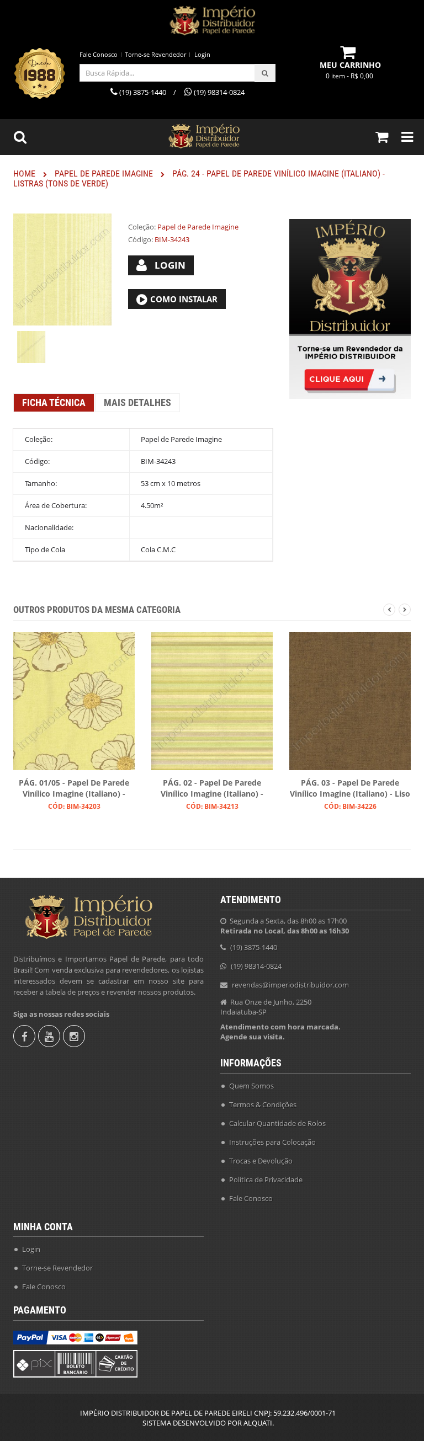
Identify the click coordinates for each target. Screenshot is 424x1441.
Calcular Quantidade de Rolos (277, 1123)
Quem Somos (251, 1086)
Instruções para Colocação (272, 1142)
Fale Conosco (99, 54)
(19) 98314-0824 (256, 966)
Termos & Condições (262, 1104)
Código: (140, 239)
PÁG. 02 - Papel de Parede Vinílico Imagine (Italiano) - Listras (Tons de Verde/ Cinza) (212, 788)
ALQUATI (257, 1423)
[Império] (212, 21)
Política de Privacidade (266, 1179)
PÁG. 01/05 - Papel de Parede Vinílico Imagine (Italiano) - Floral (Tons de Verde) (74, 788)
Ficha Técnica (54, 402)
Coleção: (142, 227)
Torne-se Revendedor (155, 54)
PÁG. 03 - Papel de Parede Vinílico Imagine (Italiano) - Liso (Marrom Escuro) (350, 788)
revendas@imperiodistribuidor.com (290, 985)
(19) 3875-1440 (253, 947)
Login (202, 54)
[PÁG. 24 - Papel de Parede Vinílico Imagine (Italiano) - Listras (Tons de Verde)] (31, 347)
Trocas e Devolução (261, 1161)
